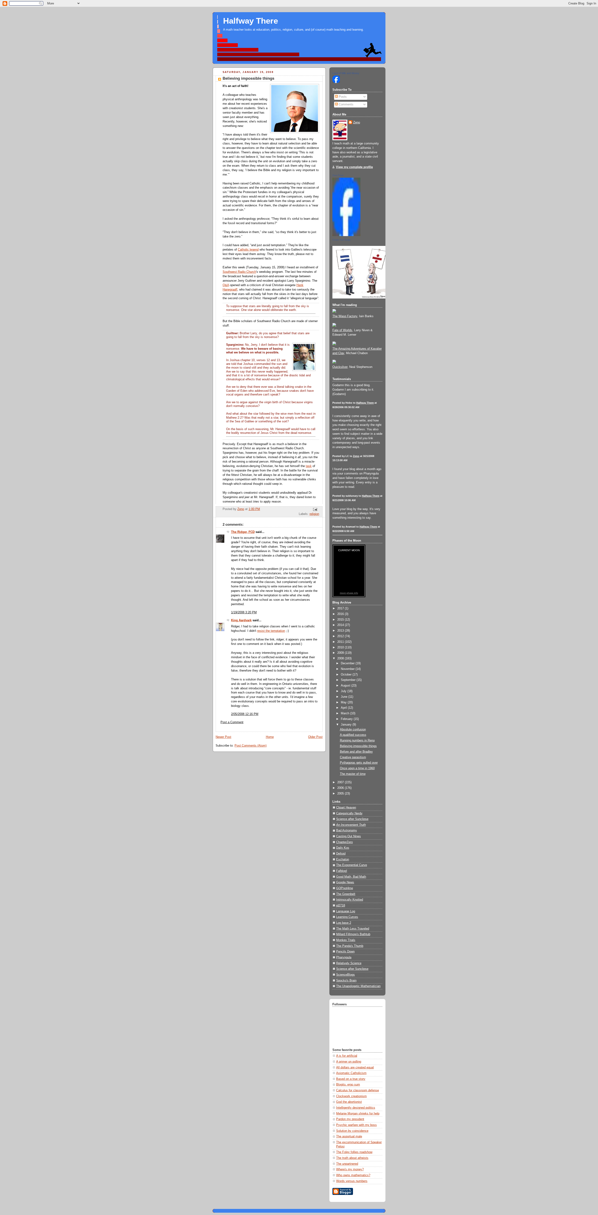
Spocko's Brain (346, 980)
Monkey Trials (345, 940)
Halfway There (250, 20)
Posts (342, 96)
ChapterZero (344, 842)
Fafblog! (341, 871)
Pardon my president (350, 1119)
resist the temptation (271, 631)
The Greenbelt (345, 894)
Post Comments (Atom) (251, 745)
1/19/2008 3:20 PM (244, 612)
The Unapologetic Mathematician (358, 986)
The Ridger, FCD (243, 532)
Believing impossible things (358, 746)
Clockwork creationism (351, 1096)
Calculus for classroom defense (357, 1090)
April (344, 707)
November (348, 669)
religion (314, 514)
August (346, 685)
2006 (341, 788)
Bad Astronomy (346, 830)
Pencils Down (345, 951)
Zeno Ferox (338, 175)
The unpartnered (347, 1163)
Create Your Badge (341, 240)
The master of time (353, 774)
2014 (341, 625)
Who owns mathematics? (353, 1175)
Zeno (356, 122)
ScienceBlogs (345, 974)
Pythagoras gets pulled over (359, 762)
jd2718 (340, 905)
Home (270, 737)
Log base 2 (343, 922)
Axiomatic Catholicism (351, 1073)
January (346, 724)
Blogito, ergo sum (348, 1084)
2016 (341, 614)
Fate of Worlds (342, 330)
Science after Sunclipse (352, 819)
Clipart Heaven (346, 807)
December (348, 663)
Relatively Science (348, 963)
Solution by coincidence (352, 1130)
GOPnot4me (344, 888)
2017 (341, 608)
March (345, 713)
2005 (341, 793)
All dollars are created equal (355, 1067)
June (344, 696)
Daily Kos (342, 847)
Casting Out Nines (348, 836)
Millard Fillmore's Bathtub (353, 934)
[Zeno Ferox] (346, 235)
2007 (341, 782)
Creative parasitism (353, 757)
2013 (341, 630)
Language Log (345, 911)
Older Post (315, 737)
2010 (341, 647)
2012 (341, 636)
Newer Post (223, 737)
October (346, 674)
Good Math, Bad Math (351, 876)
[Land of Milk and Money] (336, 82)
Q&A (226, 285)
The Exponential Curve (351, 865)
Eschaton (342, 859)
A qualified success (353, 735)
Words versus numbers (351, 1181)
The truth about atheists (352, 1158)
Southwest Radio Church (239, 271)
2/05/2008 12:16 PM (244, 714)
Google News (345, 882)
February (347, 719)
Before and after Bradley (356, 751)
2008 (341, 658)
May (344, 702)
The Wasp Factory (344, 316)
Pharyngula (343, 957)
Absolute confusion (353, 729)
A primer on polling (348, 1061)
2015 (341, 619)
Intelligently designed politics (355, 1107)
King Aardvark (241, 620)
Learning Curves (347, 917)
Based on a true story (350, 1079)
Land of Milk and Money (345, 73)
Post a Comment (232, 722)
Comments (345, 104)
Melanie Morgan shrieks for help (357, 1113)
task (309, 466)
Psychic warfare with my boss (356, 1125)
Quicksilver (339, 367)
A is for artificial (346, 1055)
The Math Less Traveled (352, 928)
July (344, 691)
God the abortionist (349, 1102)
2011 (341, 641)
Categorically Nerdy (349, 813)
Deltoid (340, 853)
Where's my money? (350, 1169)
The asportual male (349, 1136)
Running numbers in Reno (357, 740)
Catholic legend (248, 249)
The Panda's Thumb (349, 946)
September (348, 680)
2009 (341, 652)
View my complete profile (354, 167)
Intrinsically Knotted (349, 899)
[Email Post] (315, 509)
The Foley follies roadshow (354, 1152)
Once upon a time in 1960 (357, 768)
